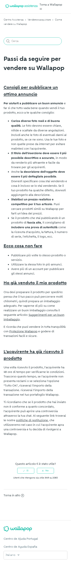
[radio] (25, 471)
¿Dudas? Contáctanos (20, 452)
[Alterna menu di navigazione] (41, 9)
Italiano (11, 555)
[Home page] (22, 8)
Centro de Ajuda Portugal (21, 539)
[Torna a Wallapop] (36, 529)
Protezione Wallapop (23, 331)
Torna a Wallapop (51, 5)
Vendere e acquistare (39, 20)
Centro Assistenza (13, 20)
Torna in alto (12, 495)
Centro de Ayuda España (20, 547)
